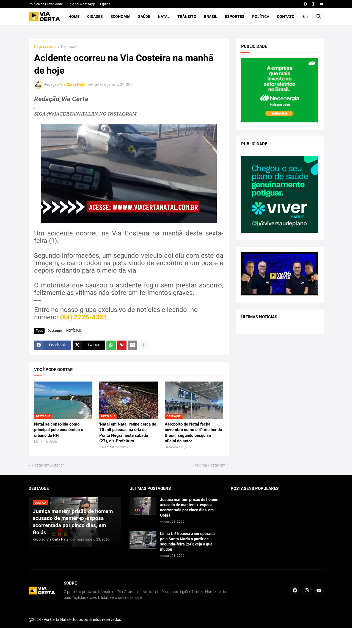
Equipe (105, 4)
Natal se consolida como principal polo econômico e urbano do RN (58, 430)
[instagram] (313, 4)
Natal (164, 16)
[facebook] (305, 4)
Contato (286, 16)
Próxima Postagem (209, 465)
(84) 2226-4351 (83, 317)
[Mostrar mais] (143, 345)
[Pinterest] (122, 345)
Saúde (144, 16)
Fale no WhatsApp (81, 4)
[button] (305, 17)
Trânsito (186, 16)
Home (73, 16)
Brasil (210, 16)
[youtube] (322, 4)
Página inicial (45, 47)
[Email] (132, 345)
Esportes (234, 16)
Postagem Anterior (48, 465)
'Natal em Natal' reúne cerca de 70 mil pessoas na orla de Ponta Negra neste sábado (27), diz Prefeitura (127, 432)
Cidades (95, 16)
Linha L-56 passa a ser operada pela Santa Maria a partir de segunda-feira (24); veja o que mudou (187, 541)
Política (260, 16)
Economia (120, 16)
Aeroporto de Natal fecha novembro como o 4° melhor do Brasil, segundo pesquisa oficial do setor (193, 432)
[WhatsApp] (111, 345)
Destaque (69, 47)
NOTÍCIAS (73, 331)
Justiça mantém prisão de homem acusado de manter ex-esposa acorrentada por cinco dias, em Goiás (189, 507)
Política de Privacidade (46, 4)
